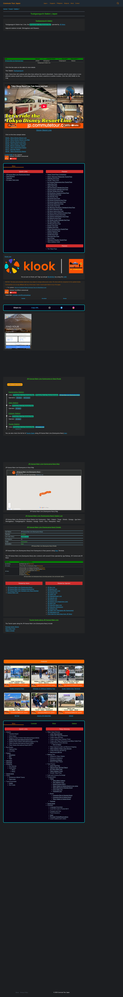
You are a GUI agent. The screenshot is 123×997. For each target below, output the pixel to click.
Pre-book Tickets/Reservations (59, 817)
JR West (62, 24)
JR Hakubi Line (52, 598)
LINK (65, 277)
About (72, 3)
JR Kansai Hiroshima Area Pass (56, 200)
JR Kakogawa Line (53, 612)
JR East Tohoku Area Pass (55, 191)
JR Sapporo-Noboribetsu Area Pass (58, 216)
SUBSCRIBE (9, 155)
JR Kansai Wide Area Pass (55, 204)
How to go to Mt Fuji (56, 752)
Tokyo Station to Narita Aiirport (62, 799)
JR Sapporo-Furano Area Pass (56, 214)
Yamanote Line (57, 791)
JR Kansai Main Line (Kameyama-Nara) (40, 24)
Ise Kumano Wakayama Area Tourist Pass (59, 182)
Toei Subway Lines (58, 782)
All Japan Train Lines (12, 180)
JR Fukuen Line (52, 593)
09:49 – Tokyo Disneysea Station (15, 151)
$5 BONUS (51, 277)
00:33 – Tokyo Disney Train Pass (15, 144)
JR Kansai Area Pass (53, 198)
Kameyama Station (16, 392)
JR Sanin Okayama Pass (54, 209)
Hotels (11, 783)
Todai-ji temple (9, 631)
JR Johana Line (52, 609)
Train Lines (12, 779)
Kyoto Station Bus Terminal (71, 689)
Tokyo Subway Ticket (53, 241)
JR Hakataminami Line (55, 596)
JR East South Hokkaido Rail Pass (57, 189)
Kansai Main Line (13, 593)
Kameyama (24, 541)
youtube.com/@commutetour (22, 295)
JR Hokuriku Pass (52, 196)
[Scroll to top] (115, 990)
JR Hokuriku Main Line (55, 605)
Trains (52, 778)
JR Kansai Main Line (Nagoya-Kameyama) (46, 395)
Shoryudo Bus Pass (53, 236)
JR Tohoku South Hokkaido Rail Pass (58, 220)
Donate (65, 298)
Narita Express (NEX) (59, 784)
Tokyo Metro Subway (59, 780)
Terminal (52, 801)
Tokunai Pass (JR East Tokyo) (59, 767)
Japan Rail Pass (52, 185)
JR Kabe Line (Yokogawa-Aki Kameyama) (61, 610)
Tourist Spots (30, 433)
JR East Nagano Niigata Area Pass (57, 187)
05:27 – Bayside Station (12, 149)
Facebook (44, 298)
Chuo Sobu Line (58, 789)
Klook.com (8, 256)
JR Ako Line (51, 587)
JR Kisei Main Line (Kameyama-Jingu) (69, 395)
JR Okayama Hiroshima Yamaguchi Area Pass (61, 207)
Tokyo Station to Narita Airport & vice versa (65, 786)
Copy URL (35, 308)
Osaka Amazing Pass (53, 231)
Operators (9, 760)
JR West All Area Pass (54, 223)
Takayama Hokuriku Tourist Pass (57, 240)
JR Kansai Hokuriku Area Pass (56, 202)
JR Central (27, 397)
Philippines (60, 3)
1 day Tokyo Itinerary (56, 734)
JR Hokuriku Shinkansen (55, 607)
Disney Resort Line (44, 130)
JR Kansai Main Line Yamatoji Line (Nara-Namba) (23, 591)
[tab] (14, 166)
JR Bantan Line (52, 589)
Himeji (71, 716)
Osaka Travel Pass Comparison (56, 174)
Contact (77, 3)
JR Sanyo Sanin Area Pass (55, 211)
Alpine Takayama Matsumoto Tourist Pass (59, 176)
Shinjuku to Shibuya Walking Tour (44, 689)
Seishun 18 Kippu (52, 232)
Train (10, 758)
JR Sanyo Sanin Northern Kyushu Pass (59, 213)
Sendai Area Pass (52, 234)
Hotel (51, 815)
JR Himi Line (52, 603)
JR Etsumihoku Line (54, 591)
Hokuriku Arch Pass (53, 178)
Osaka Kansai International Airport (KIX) (21, 739)
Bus (10, 756)
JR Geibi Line (52, 594)
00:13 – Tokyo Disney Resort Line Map (17, 140)
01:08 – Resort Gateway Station (15, 146)
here (65, 433)
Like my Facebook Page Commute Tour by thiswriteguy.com (30, 287)
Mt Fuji (17, 716)
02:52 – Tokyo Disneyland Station (15, 147)
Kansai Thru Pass (52, 225)
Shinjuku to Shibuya (56, 760)
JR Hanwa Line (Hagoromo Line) (58, 601)
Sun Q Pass (50, 238)
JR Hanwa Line (52, 600)
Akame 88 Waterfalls (44, 716)
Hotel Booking (10, 176)
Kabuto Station (14, 413)
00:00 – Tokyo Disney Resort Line (16, 138)
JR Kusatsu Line (39, 427)
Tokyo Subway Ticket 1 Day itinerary (61, 748)
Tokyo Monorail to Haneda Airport (63, 788)
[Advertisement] (44, 44)
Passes (8, 753)
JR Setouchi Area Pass (54, 218)
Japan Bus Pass (52, 184)
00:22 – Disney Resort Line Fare (15, 142)
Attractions (12, 755)
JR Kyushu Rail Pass (53, 205)
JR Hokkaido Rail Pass (54, 195)
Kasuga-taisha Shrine (12, 627)
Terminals (9, 178)
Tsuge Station (14, 424)
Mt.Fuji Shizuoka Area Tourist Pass (57, 229)
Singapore (52, 3)
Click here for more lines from (57, 614)
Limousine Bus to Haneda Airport (62, 795)
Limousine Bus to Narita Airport (62, 797)
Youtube (23, 298)
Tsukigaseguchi (18, 71)
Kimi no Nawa (57, 744)
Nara (22, 544)
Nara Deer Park (10, 629)
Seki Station (13, 403)
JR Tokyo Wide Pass (53, 222)
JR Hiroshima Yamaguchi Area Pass (58, 193)
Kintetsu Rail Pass (52, 227)
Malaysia (66, 3)
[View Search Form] (118, 3)
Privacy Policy (24, 992)
